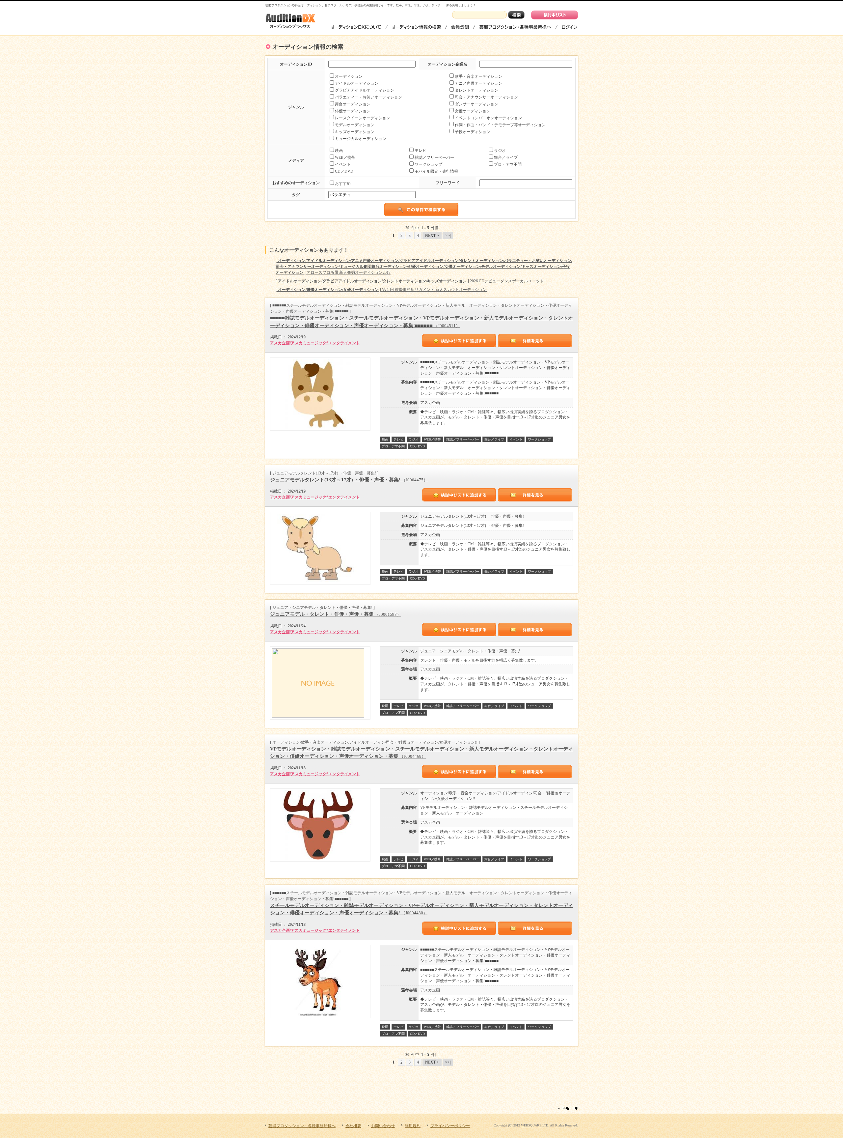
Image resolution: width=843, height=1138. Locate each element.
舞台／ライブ (506, 157)
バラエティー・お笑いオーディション (368, 97)
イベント (343, 164)
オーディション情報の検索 (416, 27)
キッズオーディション (354, 131)
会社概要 (353, 1126)
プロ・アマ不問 (508, 164)
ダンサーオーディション (476, 104)
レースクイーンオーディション (362, 118)
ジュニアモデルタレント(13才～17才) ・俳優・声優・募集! (349, 479)
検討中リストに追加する (459, 340)
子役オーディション (472, 131)
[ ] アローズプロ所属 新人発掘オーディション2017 (424, 266)
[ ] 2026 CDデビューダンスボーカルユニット (410, 281)
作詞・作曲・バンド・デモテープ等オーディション (500, 125)
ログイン (569, 27)
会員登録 (460, 27)
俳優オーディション (352, 111)
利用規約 (413, 1126)
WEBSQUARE (531, 1125)
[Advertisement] (421, 1087)
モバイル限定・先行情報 (436, 171)
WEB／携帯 (345, 157)
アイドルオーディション (356, 83)
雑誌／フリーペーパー (434, 157)
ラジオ (500, 150)
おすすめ (343, 183)
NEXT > (432, 235)
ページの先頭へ (567, 1108)
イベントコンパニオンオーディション (488, 118)
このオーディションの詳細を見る (535, 340)
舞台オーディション (352, 104)
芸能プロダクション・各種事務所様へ (515, 27)
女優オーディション (472, 111)
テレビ (420, 150)
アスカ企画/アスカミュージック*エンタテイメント (315, 343)
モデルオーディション (354, 125)
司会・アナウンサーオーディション (486, 97)
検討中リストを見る (554, 15)
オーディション (349, 76)
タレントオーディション (476, 90)
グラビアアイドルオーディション (364, 90)
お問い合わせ (383, 1126)
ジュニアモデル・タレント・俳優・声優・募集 (335, 614)
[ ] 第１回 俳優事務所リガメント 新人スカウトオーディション (381, 289)
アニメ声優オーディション (478, 83)
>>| (447, 235)
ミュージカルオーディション (360, 138)
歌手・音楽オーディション (478, 76)
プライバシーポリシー (450, 1126)
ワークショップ (428, 164)
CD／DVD (344, 171)
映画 (339, 150)
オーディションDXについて (356, 27)
